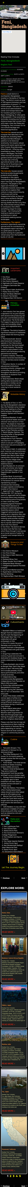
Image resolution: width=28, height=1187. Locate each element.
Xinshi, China (6, 913)
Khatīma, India (6, 1044)
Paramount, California (9, 1149)
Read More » (8, 932)
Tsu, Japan (5, 1092)
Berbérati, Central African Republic (13, 958)
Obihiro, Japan (6, 1005)
